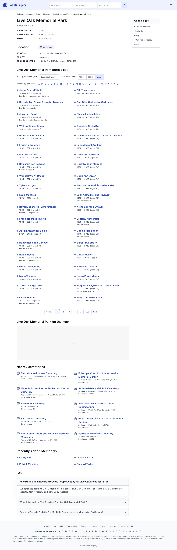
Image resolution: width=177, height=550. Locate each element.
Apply (99, 77)
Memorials (58, 526)
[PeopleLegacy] (15, 5)
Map (137, 35)
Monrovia (46, 14)
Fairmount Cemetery (33, 403)
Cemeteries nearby (143, 40)
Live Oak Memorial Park (61, 14)
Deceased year (68, 76)
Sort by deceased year (27, 76)
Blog (103, 526)
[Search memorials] (124, 5)
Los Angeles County (33, 14)
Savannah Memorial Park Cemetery (98, 388)
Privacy (94, 526)
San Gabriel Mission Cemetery (95, 433)
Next (95, 312)
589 (87, 312)
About (46, 526)
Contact (112, 526)
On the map (47, 47)
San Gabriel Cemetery (33, 418)
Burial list (139, 31)
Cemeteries (72, 526)
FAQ (137, 44)
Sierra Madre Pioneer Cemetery (39, 373)
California (20, 14)
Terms (84, 526)
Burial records (127, 526)
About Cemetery (142, 26)
